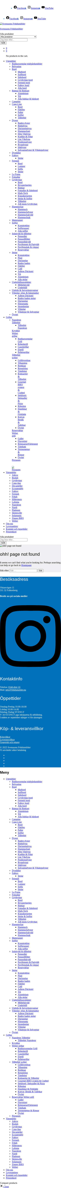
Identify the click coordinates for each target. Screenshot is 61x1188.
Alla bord (22, 88)
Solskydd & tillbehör (21, 951)
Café (20, 268)
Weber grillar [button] (15, 334)
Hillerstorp (17, 499)
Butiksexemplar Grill (27, 1048)
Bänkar (21, 187)
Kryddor (16, 330)
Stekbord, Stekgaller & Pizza (31, 1083)
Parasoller (22, 236)
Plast (20, 258)
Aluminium (23, 93)
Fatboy (15, 491)
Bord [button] (14, 69)
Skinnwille (17, 513)
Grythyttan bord (25, 80)
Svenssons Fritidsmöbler (11, 29)
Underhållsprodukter (21, 1000)
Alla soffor (23, 231)
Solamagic (17, 515)
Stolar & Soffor (25, 198)
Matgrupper (17, 220)
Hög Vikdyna (24, 134)
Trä (19, 96)
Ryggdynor (23, 144)
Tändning (22, 371)
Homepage (26, 565)
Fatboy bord (23, 85)
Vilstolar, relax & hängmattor (25, 1010)
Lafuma (15, 502)
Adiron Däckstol (25, 271)
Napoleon (16, 504)
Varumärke (11, 1118)
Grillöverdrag (24, 360)
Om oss (9, 523)
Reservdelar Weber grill (23, 1097)
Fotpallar (16, 177)
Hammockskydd (25, 214)
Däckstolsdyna (25, 128)
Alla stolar (22, 279)
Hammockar (17, 924)
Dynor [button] (15, 120)
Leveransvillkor (7, 739)
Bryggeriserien (25, 185)
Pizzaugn (16, 460)
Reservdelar (23, 250)
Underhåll (22, 287)
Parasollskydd (24, 241)
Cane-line (16, 483)
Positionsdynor (25, 142)
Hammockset (24, 131)
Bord (20, 107)
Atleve (15, 475)
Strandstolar (23, 306)
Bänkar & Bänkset (20, 808)
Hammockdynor (25, 212)
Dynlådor (16, 152)
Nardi (14, 507)
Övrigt (15, 314)
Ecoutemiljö (17, 488)
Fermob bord (24, 82)
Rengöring (23, 368)
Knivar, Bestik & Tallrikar (30, 1091)
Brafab (15, 477)
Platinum (16, 510)
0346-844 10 (14, 687)
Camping (16, 101)
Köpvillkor (5, 737)
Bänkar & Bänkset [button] (20, 90)
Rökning (22, 406)
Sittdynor (22, 147)
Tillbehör (22, 117)
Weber (15, 521)
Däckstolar (23, 260)
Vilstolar (22, 309)
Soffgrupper (23, 228)
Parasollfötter (24, 239)
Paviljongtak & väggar (28, 247)
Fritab (14, 496)
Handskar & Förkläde (28, 1089)
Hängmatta (23, 303)
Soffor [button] (15, 223)
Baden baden (24, 263)
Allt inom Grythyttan (27, 204)
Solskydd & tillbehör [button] (21, 233)
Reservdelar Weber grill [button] (17, 433)
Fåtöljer (21, 109)
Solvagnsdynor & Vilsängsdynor (33, 150)
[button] (4, 1186)
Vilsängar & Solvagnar (28, 312)
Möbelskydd (23, 285)
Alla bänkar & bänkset (28, 99)
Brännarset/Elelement (28, 444)
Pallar (20, 112)
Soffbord (22, 74)
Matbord (22, 72)
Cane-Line (17, 822)
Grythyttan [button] (17, 179)
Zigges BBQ (18, 518)
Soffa (20, 169)
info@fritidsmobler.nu (15, 690)
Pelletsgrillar (23, 352)
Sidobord (22, 77)
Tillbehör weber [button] (16, 356)
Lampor (21, 166)
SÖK (3, 43)
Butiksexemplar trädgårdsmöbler (27, 63)
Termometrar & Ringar (28, 1110)
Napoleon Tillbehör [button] (16, 321)
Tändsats (22, 446)
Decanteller (17, 486)
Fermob (15, 494)
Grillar (9, 1035)
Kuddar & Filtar (25, 136)
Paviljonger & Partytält (28, 244)
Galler (21, 438)
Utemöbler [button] (11, 61)
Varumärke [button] (11, 472)
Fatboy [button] (15, 155)
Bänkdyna (22, 125)
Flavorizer (22, 441)
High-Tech (23, 193)
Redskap (22, 365)
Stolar (20, 158)
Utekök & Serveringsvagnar (25, 290)
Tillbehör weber (19, 1062)
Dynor (15, 838)
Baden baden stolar (27, 298)
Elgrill (21, 349)
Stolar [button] (14, 252)
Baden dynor (24, 123)
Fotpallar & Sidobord (28, 190)
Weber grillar (18, 1045)
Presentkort (11, 531)
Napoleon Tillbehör (21, 1037)
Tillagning (22, 363)
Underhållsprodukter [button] (21, 282)
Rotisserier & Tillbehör (28, 1078)
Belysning (16, 66)
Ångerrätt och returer (10, 742)
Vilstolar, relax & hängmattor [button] (25, 293)
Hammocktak (24, 217)
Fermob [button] (15, 161)
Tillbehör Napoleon (22, 326)
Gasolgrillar (23, 347)
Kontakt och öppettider (16, 529)
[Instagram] (30, 670)
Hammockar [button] (17, 206)
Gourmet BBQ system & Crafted (22, 387)
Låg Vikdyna (24, 139)
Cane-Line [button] (17, 104)
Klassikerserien (25, 196)
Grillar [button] (9, 317)
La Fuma (16, 174)
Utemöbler (11, 779)
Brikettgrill (23, 344)
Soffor (21, 115)
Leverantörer (12, 526)
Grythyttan (17, 480)
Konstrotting (23, 225)
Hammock (23, 209)
